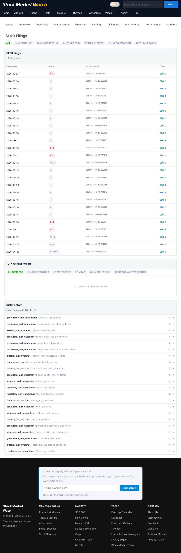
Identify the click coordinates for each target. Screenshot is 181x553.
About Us (153, 512)
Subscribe (129, 487)
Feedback (153, 523)
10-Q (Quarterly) (47, 43)
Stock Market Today (122, 545)
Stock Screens (47, 534)
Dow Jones (81, 517)
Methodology (155, 517)
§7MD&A (80, 272)
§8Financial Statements (130, 272)
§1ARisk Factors (38, 272)
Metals (108, 12)
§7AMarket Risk (100, 272)
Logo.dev (11, 525)
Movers (61, 12)
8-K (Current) (71, 43)
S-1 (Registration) (120, 43)
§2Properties (62, 272)
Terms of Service (157, 534)
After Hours (45, 523)
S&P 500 (80, 512)
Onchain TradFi (83, 539)
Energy (123, 12)
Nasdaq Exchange (85, 528)
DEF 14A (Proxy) (146, 43)
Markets (18, 12)
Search (171, 4)
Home (5, 12)
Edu (137, 12)
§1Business (15, 272)
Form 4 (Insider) (94, 43)
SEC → (163, 73)
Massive (17, 521)
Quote (9, 24)
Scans (33, 12)
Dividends (116, 517)
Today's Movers (48, 517)
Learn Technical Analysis (125, 534)
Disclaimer (153, 528)
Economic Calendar (122, 523)
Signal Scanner (47, 528)
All (8, 43)
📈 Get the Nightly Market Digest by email (66, 471)
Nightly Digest (119, 539)
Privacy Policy (156, 539)
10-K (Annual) (23, 43)
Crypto (79, 534)
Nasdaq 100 (82, 523)
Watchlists (95, 12)
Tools (47, 12)
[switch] (115, 4)
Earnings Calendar (121, 512)
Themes (77, 12)
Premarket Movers (49, 512)
